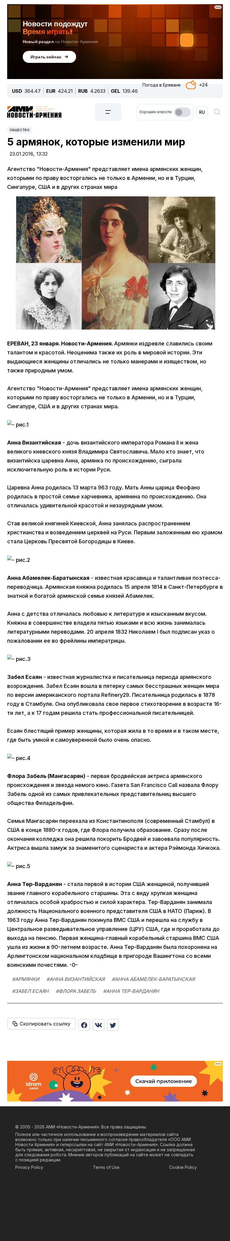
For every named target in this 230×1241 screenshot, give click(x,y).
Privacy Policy (29, 1167)
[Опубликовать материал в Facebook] (84, 1024)
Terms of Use (106, 1167)
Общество (20, 130)
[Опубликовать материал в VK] (98, 1024)
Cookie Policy (183, 1167)
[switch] (182, 112)
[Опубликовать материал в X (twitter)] (113, 1024)
